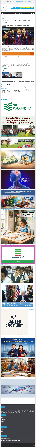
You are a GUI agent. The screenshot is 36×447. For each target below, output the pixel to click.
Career (2, 429)
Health (2, 433)
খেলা (13, 13)
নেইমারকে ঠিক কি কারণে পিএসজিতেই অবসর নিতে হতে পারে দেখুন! (6, 91)
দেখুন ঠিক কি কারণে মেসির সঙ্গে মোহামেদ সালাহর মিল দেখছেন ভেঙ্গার (26, 81)
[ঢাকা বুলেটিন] (2, 13)
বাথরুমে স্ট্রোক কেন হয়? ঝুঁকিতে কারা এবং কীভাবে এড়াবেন (7, 189)
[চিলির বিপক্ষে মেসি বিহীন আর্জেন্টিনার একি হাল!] (18, 87)
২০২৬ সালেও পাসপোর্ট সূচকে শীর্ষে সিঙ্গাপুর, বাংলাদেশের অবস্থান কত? (8, 209)
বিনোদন (19, 13)
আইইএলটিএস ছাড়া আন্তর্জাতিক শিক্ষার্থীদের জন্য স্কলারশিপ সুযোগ (8, 377)
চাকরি (21, 13)
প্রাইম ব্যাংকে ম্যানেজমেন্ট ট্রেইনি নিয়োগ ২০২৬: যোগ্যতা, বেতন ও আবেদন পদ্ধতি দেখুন (10, 357)
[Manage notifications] (34, 445)
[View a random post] (34, 13)
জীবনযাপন (25, 13)
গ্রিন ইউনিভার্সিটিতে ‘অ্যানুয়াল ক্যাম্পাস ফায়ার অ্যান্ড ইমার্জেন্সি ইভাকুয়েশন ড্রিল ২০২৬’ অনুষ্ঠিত (10, 148)
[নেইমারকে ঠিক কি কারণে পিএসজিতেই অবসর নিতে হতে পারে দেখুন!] (6, 87)
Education (2, 431)
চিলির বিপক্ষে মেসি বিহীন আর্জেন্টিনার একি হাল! (17, 91)
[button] (26, 13)
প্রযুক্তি (16, 13)
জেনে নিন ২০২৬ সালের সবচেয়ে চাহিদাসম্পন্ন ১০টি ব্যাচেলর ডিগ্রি (7, 244)
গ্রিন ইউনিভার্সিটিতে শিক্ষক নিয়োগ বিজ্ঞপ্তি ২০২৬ (6, 438)
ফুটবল (2, 18)
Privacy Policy (3, 417)
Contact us (2, 421)
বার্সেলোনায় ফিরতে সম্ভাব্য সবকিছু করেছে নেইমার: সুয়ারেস (8, 81)
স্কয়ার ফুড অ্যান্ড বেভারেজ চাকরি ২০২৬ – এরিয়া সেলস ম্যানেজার (7, 264)
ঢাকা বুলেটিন (4, 7)
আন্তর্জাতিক (8, 13)
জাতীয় (4, 13)
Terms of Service (3, 419)
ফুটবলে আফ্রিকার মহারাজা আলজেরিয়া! (29, 90)
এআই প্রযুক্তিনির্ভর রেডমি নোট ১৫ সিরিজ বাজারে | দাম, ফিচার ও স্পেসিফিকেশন (26, 337)
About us (2, 423)
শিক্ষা (11, 13)
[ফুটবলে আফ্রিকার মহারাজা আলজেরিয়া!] (29, 87)
